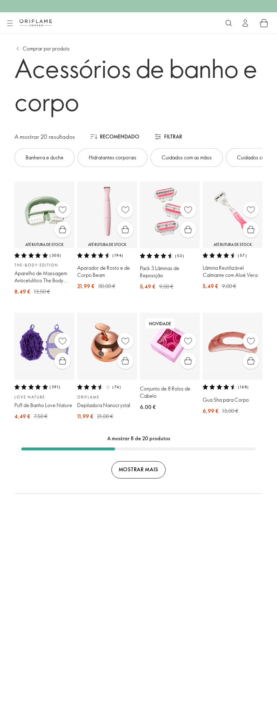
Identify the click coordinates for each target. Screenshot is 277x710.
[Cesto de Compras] (264, 23)
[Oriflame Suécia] (36, 22)
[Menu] (9, 23)
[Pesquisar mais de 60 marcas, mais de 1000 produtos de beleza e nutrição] (228, 23)
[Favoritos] (62, 210)
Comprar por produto (46, 48)
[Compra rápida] (62, 229)
